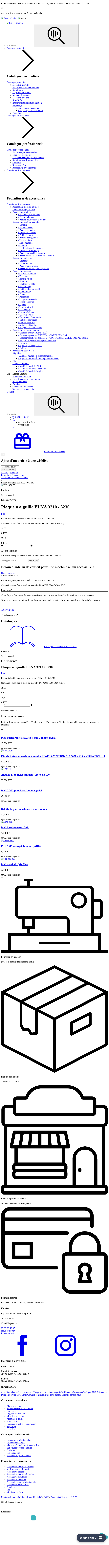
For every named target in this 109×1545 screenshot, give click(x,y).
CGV (46, 1497)
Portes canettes (25, 227)
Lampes (22, 343)
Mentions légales (8, 1497)
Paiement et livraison (60, 1497)
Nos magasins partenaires (23, 389)
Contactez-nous (8, 573)
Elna (3, 514)
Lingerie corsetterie (27, 299)
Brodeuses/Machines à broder (25, 87)
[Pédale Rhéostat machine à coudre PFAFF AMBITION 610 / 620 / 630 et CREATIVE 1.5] (6, 750)
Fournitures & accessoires (18, 170)
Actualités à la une (9, 1392)
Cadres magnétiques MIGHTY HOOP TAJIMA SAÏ (42, 335)
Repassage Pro (19, 165)
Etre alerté (33, 561)
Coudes (22, 294)
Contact (10, 392)
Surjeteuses (17, 90)
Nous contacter (8, 1331)
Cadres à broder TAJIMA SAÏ (32, 332)
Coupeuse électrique (21, 155)
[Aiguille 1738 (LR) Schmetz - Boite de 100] (6, 769)
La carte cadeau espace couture (26, 379)
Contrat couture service (22, 386)
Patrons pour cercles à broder (31, 219)
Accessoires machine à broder (25, 207)
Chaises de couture (27, 273)
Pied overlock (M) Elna (14, 864)
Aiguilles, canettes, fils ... (30, 345)
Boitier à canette (26, 235)
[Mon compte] (13, 427)
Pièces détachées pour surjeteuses (33, 268)
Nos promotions (40, 1392)
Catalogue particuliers (16, 48)
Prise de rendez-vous (21, 376)
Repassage (17, 105)
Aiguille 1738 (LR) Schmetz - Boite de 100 (25, 774)
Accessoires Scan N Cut (23, 350)
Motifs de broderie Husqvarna (32, 368)
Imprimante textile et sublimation (27, 103)
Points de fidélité (19, 381)
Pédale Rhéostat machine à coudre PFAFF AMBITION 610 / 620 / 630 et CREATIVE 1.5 (53, 756)
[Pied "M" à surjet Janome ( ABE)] (7, 840)
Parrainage (17, 384)
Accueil (4, 472)
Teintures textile (26, 307)
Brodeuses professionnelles (24, 152)
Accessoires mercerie (21, 271)
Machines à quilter (20, 97)
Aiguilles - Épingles (27, 325)
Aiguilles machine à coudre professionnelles (38, 358)
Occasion (16, 113)
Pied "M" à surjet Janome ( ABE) (21, 845)
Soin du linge (24, 286)
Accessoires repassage (28, 108)
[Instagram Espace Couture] (65, 1355)
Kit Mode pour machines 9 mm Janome (24, 809)
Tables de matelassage (28, 250)
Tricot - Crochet (26, 302)
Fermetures (23, 276)
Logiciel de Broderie (21, 92)
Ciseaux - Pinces (26, 315)
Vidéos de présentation (71, 1392)
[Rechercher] (56, 35)
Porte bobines (25, 240)
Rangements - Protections (30, 327)
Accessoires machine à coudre (25, 222)
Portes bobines (25, 263)
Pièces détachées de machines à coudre (36, 255)
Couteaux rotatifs (26, 284)
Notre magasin (54, 1392)
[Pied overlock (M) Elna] (8, 859)
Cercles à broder (26, 217)
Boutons (22, 281)
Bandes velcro (25, 279)
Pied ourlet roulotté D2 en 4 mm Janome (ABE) (28, 737)
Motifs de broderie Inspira (30, 371)
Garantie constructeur (36, 1395)
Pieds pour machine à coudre (31, 253)
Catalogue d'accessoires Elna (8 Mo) (60, 646)
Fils (14, 361)
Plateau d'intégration (28, 237)
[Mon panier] (13, 419)
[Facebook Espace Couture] (22, 1355)
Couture (22, 245)
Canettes (22, 225)
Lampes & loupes (26, 312)
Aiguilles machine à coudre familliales (35, 356)
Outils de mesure (26, 322)
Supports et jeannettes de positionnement (37, 340)
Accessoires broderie (21, 212)
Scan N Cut (17, 100)
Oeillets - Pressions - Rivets (31, 289)
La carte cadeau (54, 1395)
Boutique (14, 472)
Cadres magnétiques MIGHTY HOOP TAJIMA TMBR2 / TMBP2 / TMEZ (53, 338)
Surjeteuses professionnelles (24, 160)
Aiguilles (16, 353)
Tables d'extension (27, 232)
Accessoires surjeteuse (22, 258)
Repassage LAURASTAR (30, 110)
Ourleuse (16, 162)
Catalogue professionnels (18, 115)
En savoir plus (7, 610)
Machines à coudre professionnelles (28, 157)
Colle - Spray (24, 291)
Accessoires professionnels (24, 168)
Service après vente (18, 1395)
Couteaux (23, 261)
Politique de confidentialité (30, 1497)
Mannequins (24, 309)
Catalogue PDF (89, 1392)
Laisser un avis (7, 1333)
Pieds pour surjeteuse (28, 266)
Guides (22, 348)
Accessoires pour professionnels (26, 330)
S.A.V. (74, 1497)
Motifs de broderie (20, 363)
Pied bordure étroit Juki (15, 827)
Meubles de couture (21, 95)
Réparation (23, 297)
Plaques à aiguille (26, 230)
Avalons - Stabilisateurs (29, 214)
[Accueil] (9, 18)
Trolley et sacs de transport (30, 248)
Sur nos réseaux (25, 1392)
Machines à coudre (20, 85)
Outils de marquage (27, 320)
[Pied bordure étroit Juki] (6, 822)
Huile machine (25, 243)
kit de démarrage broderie (23, 209)
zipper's (22, 304)
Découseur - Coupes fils (29, 317)
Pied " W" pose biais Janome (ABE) (22, 790)
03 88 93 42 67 (8, 1328)
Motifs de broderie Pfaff (29, 366)
